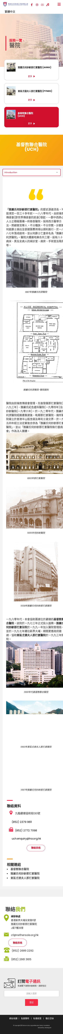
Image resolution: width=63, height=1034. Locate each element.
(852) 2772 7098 (26, 830)
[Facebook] (31, 5)
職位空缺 (50, 1018)
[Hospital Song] (47, 5)
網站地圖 (13, 1018)
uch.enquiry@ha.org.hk (26, 838)
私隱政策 (37, 1018)
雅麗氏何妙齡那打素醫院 (25, 873)
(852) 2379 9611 (22, 822)
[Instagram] (37, 5)
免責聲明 (25, 1018)
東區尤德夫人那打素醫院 (25, 878)
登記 (31, 1002)
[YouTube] (42, 5)
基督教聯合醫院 (20, 869)
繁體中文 (10, 12)
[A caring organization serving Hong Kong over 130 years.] (15, 4)
